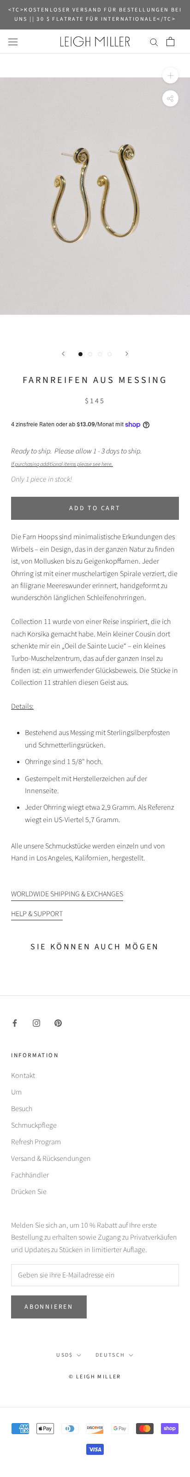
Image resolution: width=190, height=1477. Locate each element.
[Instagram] (36, 1023)
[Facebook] (14, 1023)
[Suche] (154, 41)
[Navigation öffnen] (13, 41)
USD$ (64, 1355)
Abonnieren (48, 1307)
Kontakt (23, 1076)
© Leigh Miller (95, 1377)
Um (16, 1092)
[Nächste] (126, 354)
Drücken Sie (29, 1192)
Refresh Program (36, 1142)
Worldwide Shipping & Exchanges (67, 894)
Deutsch (110, 1355)
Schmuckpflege (34, 1125)
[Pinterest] (58, 1023)
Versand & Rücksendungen (51, 1158)
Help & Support (37, 914)
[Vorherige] (63, 354)
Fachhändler (30, 1175)
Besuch (21, 1109)
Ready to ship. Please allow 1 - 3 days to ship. (77, 457)
